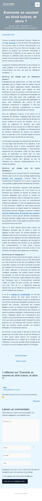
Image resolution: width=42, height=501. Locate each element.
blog (6, 43)
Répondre (36, 401)
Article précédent (21, 355)
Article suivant (21, 361)
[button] (32, 4)
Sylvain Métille (9, 4)
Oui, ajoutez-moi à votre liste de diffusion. (18, 476)
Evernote (12, 43)
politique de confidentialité (20, 294)
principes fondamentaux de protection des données (20, 213)
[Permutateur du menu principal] (37, 4)
